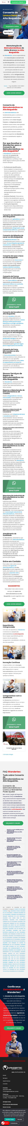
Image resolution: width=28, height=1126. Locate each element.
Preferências (14, 1123)
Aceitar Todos (10, 1119)
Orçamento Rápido (18, 2)
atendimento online (14, 305)
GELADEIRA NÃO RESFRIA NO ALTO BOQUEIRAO (14, 960)
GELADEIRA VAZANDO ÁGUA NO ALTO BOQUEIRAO (14, 964)
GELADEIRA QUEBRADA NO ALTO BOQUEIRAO (14, 962)
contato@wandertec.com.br (11, 1091)
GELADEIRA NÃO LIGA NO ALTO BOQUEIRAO (14, 958)
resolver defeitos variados (11, 267)
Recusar (20, 1119)
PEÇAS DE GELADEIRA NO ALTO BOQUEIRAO (14, 967)
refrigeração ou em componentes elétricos (13, 229)
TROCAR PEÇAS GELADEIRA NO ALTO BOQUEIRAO (13, 971)
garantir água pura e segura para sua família (13, 344)
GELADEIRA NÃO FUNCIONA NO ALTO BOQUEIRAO (14, 955)
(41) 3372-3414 (7, 1089)
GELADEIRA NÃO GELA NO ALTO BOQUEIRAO (14, 957)
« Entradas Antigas (8, 754)
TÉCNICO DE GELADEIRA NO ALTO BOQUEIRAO (14, 969)
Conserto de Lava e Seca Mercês (14, 748)
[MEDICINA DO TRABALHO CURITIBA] (4, 2)
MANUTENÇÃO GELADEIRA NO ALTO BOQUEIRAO (14, 966)
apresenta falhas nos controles (13, 284)
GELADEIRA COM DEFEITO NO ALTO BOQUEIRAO (14, 925)
